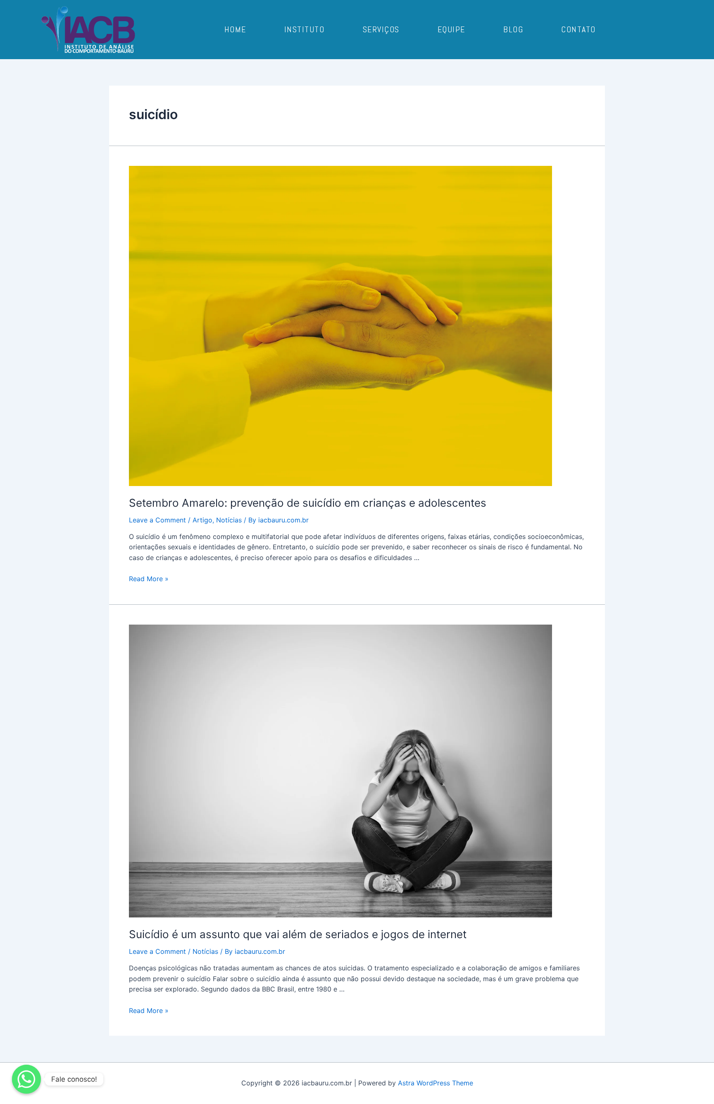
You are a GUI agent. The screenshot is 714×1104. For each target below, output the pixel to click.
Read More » (149, 579)
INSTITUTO (304, 29)
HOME (235, 29)
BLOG (513, 29)
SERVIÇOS (381, 29)
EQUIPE (451, 29)
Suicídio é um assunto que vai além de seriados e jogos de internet (297, 934)
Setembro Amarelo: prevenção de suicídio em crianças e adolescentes (307, 502)
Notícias (229, 520)
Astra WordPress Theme (435, 1083)
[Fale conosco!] (26, 1079)
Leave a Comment (157, 520)
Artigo (202, 520)
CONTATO (578, 29)
